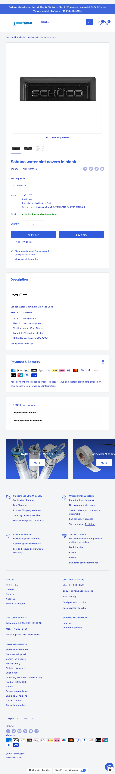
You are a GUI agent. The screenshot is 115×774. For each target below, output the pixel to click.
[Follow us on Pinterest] (25, 731)
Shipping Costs (45, 203)
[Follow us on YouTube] (31, 731)
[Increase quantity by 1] (41, 224)
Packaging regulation (17, 691)
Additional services (72, 627)
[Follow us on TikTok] (36, 731)
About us (10, 598)
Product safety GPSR (16, 681)
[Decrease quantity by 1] (25, 224)
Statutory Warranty (15, 668)
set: (18, 178)
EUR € (26, 718)
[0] (106, 23)
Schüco (15, 169)
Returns (10, 594)
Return (9, 686)
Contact (10, 589)
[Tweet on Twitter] (96, 169)
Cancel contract (14, 700)
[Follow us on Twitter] (14, 731)
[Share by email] (102, 169)
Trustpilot (90, 524)
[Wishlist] (100, 23)
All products (19, 37)
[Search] (89, 22)
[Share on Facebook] (85, 169)
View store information (26, 259)
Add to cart (33, 234)
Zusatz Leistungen (15, 603)
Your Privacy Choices (66, 770)
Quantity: (15, 223)
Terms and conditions (17, 649)
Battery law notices (16, 658)
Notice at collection (39, 770)
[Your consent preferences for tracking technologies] (110, 769)
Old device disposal (16, 654)
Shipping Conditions (16, 695)
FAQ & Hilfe (12, 585)
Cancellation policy (16, 705)
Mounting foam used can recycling (24, 677)
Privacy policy (13, 663)
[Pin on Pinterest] (91, 169)
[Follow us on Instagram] (19, 731)
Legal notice (12, 672)
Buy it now (81, 234)
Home (8, 37)
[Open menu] (7, 23)
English (11, 718)
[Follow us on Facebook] (8, 731)
